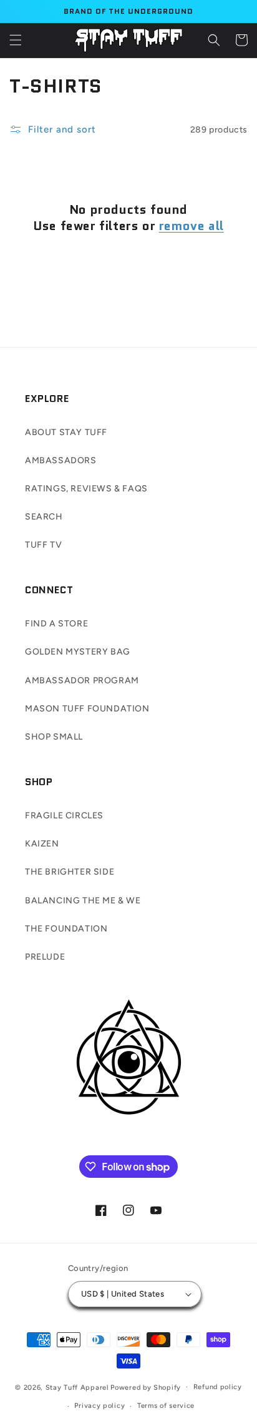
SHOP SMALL (54, 736)
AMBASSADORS (61, 460)
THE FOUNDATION (66, 928)
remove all (191, 226)
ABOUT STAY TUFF (66, 432)
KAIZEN (42, 843)
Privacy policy (99, 1406)
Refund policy (217, 1387)
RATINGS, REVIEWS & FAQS (86, 488)
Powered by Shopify (145, 1387)
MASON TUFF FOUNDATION (87, 708)
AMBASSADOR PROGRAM (82, 680)
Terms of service (166, 1406)
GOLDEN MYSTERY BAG (77, 651)
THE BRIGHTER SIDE (69, 871)
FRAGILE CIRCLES (64, 815)
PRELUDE (45, 957)
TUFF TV (43, 545)
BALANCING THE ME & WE (83, 900)
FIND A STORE (56, 623)
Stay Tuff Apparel (77, 1387)
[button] (15, 40)
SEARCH (44, 516)
